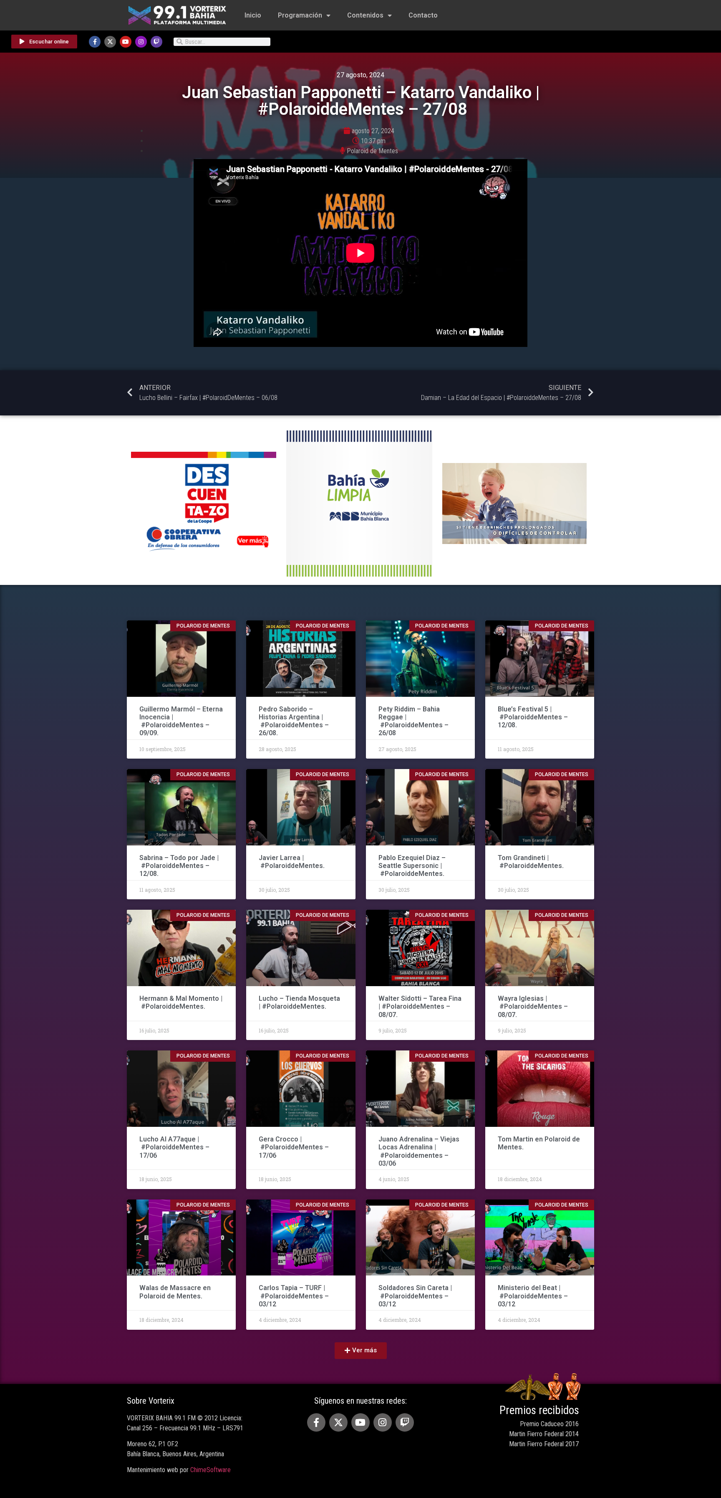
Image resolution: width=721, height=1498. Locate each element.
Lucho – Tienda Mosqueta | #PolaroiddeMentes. (299, 1002)
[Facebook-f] (95, 42)
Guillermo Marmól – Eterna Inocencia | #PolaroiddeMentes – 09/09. (181, 721)
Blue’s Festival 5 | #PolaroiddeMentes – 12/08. (533, 717)
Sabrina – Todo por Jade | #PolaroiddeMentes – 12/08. (179, 866)
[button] (361, 1350)
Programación (300, 15)
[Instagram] (141, 42)
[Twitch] (156, 42)
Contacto (423, 15)
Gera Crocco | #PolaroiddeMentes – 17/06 (294, 1147)
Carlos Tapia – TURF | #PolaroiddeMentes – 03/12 (294, 1296)
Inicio (253, 15)
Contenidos (365, 15)
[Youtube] (125, 42)
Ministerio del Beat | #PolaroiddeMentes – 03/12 (533, 1296)
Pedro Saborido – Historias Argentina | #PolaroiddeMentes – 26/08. (294, 721)
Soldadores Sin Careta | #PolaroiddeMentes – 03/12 (415, 1296)
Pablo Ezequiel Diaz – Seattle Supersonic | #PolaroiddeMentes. (412, 866)
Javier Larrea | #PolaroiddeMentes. (292, 862)
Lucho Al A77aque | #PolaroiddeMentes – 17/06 (174, 1147)
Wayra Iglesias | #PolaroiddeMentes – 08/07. (533, 1006)
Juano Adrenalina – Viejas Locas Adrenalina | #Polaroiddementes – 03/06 (418, 1151)
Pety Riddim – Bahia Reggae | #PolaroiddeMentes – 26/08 (413, 721)
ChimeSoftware (210, 1470)
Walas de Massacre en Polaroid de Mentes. (175, 1292)
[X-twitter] (110, 42)
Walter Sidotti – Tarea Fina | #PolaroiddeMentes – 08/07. (419, 1006)
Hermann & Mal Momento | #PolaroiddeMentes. (180, 1002)
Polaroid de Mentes (372, 151)
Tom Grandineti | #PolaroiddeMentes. (531, 862)
